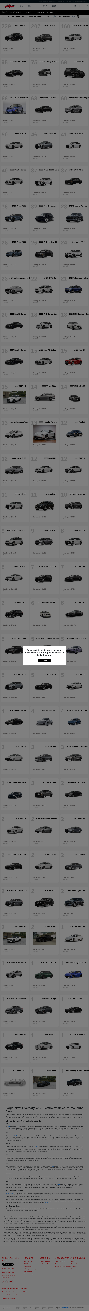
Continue (44, 660)
